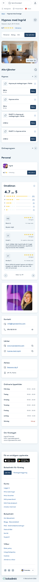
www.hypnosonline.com (15, 346)
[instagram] (5, 570)
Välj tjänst (31, 172)
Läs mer (7, 473)
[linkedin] (9, 570)
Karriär (6, 533)
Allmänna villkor (9, 560)
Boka (33, 91)
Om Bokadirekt (9, 518)
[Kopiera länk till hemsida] (32, 346)
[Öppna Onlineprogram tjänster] (35, 148)
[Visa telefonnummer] (32, 329)
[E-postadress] (20, 324)
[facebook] (12, 570)
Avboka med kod (10, 507)
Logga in (7, 488)
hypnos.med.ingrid (14, 351)
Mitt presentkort (10, 499)
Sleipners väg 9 (12, 367)
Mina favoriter (9, 495)
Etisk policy (8, 548)
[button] (19, 87)
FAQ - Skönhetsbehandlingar (14, 526)
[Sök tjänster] (35, 70)
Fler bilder (30, 60)
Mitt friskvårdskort (10, 503)
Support (7, 537)
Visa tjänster (30, 35)
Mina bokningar (9, 492)
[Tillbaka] (4, 3)
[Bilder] (19, 297)
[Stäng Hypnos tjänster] (35, 76)
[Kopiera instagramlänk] (32, 351)
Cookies (6, 556)
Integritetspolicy (9, 552)
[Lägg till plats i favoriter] (35, 20)
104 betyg (18, 28)
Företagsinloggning (20, 473)
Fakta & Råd (8, 529)
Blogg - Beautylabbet (11, 522)
